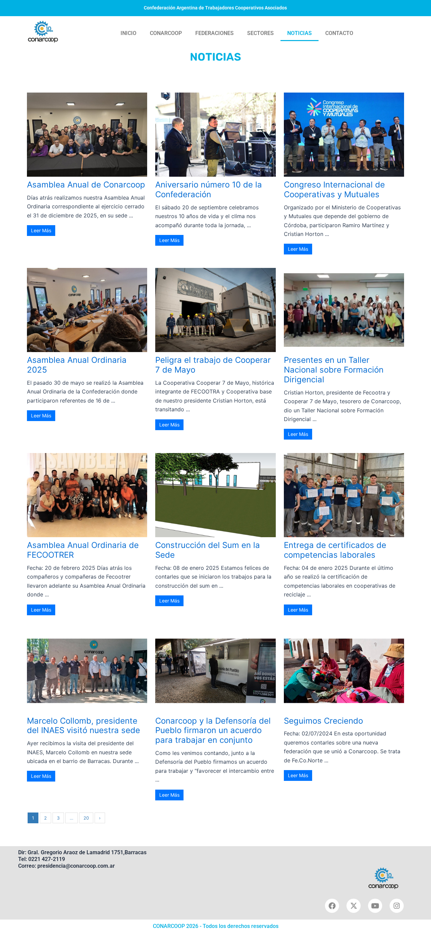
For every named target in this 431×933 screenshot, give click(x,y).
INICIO (128, 33)
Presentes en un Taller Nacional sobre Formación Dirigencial (334, 369)
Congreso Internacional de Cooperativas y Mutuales (334, 189)
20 (86, 818)
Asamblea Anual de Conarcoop (86, 184)
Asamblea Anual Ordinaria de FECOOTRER (83, 550)
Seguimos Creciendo (323, 721)
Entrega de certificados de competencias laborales (335, 550)
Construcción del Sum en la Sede (207, 550)
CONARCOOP (166, 33)
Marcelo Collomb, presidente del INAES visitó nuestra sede (83, 725)
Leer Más (41, 230)
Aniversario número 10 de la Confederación (208, 189)
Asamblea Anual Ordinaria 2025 (77, 365)
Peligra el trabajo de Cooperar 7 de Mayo (213, 365)
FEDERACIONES (214, 33)
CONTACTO (339, 33)
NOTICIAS (299, 33)
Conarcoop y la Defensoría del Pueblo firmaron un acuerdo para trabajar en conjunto (213, 730)
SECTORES (260, 33)
